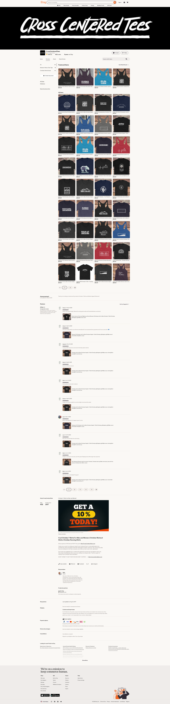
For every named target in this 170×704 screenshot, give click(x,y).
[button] (116, 52)
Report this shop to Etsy (45, 88)
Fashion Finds (85, 5)
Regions (127, 701)
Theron (64, 307)
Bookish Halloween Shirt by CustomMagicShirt (72, 654)
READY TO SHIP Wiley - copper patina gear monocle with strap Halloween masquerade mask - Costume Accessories (118, 649)
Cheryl (64, 325)
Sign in (120, 2)
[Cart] (127, 2)
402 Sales (42, 81)
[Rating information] (46, 54)
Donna (64, 398)
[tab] (48, 64)
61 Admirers (42, 83)
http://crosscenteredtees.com (95, 557)
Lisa (63, 416)
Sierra (64, 362)
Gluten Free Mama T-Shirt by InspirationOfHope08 (73, 649)
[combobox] (80, 2)
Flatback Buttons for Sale (91, 647)
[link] (59, 287)
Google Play (55, 695)
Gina (63, 380)
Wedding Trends (100, 5)
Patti (63, 453)
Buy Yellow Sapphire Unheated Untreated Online (50, 647)
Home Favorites (75, 5)
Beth (64, 471)
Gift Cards (109, 5)
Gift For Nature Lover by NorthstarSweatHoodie (73, 647)
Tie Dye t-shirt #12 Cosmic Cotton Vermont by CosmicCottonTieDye (72, 652)
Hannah (64, 344)
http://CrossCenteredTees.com (88, 543)
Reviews (48, 59)
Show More (85, 660)
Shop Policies (62, 59)
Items (41, 59)
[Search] (114, 2)
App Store (45, 695)
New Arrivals (66, 5)
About (54, 59)
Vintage (92, 5)
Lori (63, 434)
